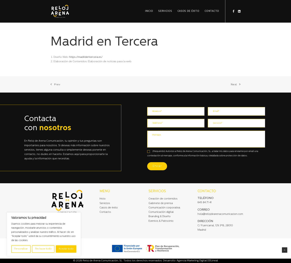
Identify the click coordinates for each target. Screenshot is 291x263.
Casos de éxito (188, 11)
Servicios (165, 11)
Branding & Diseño (160, 216)
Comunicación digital (161, 212)
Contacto (212, 11)
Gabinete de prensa (161, 203)
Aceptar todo (66, 249)
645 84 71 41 (205, 202)
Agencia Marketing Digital (192, 260)
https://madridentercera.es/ (86, 57)
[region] (44, 234)
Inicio (149, 11)
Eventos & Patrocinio (161, 221)
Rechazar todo (43, 249)
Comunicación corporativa (164, 208)
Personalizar (21, 249)
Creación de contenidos (163, 199)
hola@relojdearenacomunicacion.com (220, 214)
